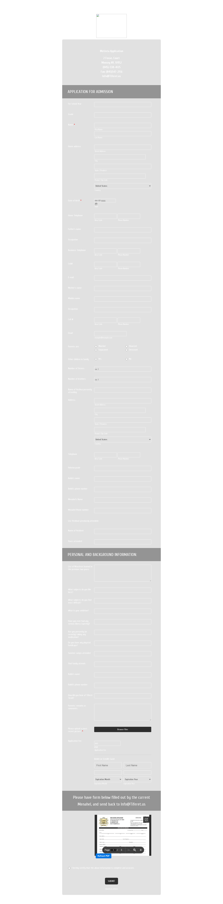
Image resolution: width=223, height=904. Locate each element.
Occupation (73, 239)
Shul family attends (77, 663)
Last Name (98, 138)
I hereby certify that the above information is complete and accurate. (103, 868)
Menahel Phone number (78, 509)
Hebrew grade (74, 467)
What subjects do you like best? (79, 591)
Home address (74, 146)
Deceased (133, 349)
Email (70, 333)
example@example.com (103, 338)
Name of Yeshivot (76, 530)
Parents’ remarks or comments (77, 707)
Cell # (70, 319)
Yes (99, 358)
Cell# (70, 263)
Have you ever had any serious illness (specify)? (79, 622)
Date (96, 207)
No (130, 358)
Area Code (98, 220)
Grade (70, 114)
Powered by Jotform (111, 889)
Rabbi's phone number (78, 684)
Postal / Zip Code (101, 180)
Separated (103, 349)
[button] (96, 204)
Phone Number (123, 220)
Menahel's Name (75, 499)
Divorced (133, 346)
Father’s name (74, 229)
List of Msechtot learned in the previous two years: (80, 568)
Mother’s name (75, 287)
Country (98, 190)
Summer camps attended (79, 653)
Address (71, 400)
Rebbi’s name (74, 478)
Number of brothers (77, 379)
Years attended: (75, 541)
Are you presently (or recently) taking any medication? (77, 634)
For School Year (74, 103)
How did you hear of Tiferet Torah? (80, 696)
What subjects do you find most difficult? (79, 601)
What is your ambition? (78, 610)
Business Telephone (77, 250)
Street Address (100, 151)
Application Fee (100, 750)
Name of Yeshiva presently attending (80, 391)
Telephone (72, 454)
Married (101, 346)
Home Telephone (75, 215)
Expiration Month (100, 784)
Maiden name (74, 298)
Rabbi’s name (74, 674)
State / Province (101, 170)
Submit (111, 881)
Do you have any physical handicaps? (79, 644)
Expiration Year (129, 784)
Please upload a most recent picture (77, 730)
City (96, 161)
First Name (99, 130)
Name (71, 124)
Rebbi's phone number (78, 488)
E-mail (71, 277)
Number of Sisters (76, 368)
